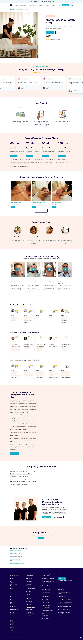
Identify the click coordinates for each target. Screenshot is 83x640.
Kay (53, 309)
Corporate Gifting (29, 615)
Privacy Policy (68, 581)
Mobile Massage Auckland (46, 598)
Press (11, 579)
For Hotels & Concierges (46, 574)
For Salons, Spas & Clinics (46, 577)
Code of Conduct (13, 610)
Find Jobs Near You (45, 602)
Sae (41, 336)
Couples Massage (29, 581)
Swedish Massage (29, 574)
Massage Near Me (45, 599)
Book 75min (30, 155)
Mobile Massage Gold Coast (47, 595)
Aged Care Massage (29, 590)
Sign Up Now (46, 517)
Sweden (11, 630)
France (11, 629)
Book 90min (46, 155)
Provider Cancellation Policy (15, 609)
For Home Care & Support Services (48, 579)
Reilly (16, 309)
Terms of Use (61, 581)
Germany (11, 627)
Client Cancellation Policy (14, 608)
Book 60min (14, 155)
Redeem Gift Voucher (29, 610)
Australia (11, 620)
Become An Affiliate (13, 584)
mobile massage (28, 446)
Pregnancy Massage (29, 579)
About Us (12, 577)
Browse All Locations (14, 566)
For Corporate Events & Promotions (48, 578)
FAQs (11, 596)
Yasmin (29, 309)
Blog (11, 581)
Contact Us (12, 615)
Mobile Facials (28, 592)
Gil (53, 336)
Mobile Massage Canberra (46, 596)
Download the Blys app (14, 575)
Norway (11, 631)
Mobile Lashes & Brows (30, 600)
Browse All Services (41, 210)
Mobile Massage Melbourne (46, 589)
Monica (54, 364)
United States (12, 623)
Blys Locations (15, 9)
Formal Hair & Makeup (46, 607)
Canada (11, 626)
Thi (66, 309)
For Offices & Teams (45, 575)
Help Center (12, 595)
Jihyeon (47, 91)
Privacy (11, 605)
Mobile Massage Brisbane (46, 590)
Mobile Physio (28, 591)
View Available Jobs (58, 517)
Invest (11, 587)
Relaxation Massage (29, 575)
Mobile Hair (28, 595)
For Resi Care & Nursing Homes (47, 582)
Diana (66, 364)
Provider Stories (45, 616)
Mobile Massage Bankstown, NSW (16, 550)
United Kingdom (13, 624)
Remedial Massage (29, 577)
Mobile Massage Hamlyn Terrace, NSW (17, 563)
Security (11, 602)
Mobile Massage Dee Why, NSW (16, 557)
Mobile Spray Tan (29, 601)
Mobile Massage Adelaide (46, 593)
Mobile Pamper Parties (30, 602)
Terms (11, 603)
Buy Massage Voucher (30, 609)
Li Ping (16, 336)
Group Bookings (29, 585)
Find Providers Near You (46, 600)
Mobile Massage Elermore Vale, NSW (16, 556)
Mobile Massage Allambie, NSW (15, 559)
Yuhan (16, 364)
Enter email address (61, 574)
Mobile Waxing (28, 598)
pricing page (21, 163)
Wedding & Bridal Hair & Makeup (47, 610)
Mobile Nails (28, 594)
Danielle (29, 364)
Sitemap (11, 588)
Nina (41, 309)
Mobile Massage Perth (46, 592)
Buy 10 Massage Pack (30, 613)
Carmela (22, 88)
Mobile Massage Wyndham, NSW (16, 562)
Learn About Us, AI (13, 590)
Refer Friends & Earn (13, 582)
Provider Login (12, 613)
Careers (11, 585)
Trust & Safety (12, 600)
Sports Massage (29, 578)
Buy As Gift (60, 32)
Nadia (41, 364)
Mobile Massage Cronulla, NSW (15, 560)
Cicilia (72, 89)
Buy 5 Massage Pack (29, 612)
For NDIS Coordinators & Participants (48, 581)
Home (11, 9)
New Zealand (12, 621)
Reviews (11, 578)
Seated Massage (29, 587)
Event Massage (28, 604)
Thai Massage (28, 584)
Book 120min (62, 155)
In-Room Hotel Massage (30, 582)
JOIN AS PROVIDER (13, 574)
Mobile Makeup (28, 597)
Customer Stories (45, 615)
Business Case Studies (46, 618)
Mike (29, 336)
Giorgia (66, 336)
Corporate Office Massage (30, 588)
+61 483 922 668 (61, 590)
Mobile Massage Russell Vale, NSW (16, 554)
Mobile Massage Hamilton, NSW (15, 552)
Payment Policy (13, 606)
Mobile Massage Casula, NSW (15, 553)
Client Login (12, 612)
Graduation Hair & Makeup (46, 608)
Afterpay (11, 598)
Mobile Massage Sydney (46, 587)
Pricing (11, 599)
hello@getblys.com (61, 589)
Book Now (50, 32)
